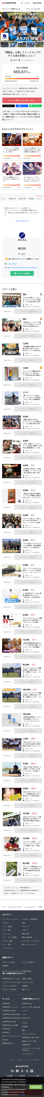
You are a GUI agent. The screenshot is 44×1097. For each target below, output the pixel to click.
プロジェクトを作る (8, 962)
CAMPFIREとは (27, 1003)
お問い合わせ (26, 1018)
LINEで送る (36, 106)
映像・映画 (25, 933)
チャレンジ (25, 926)
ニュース (25, 1011)
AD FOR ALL (6, 1029)
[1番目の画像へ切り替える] (4, 44)
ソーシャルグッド (27, 60)
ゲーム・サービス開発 (9, 937)
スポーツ (25, 930)
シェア (23, 106)
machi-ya (5, 1040)
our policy (22, 1094)
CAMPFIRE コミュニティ (10, 1007)
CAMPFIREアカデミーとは (10, 978)
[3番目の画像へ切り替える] (22, 44)
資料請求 (5, 966)
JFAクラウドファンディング (11, 1036)
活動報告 (11, 199)
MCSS (15, 60)
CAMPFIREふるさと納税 (10, 1025)
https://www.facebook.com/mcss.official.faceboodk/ (23, 267)
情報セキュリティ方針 (29, 1041)
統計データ (25, 989)
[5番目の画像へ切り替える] (39, 44)
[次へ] (41, 26)
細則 (23, 1030)
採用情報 (22, 1076)
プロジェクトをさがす (33, 9)
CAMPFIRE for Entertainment (11, 1018)
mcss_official (12, 264)
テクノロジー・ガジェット (10, 919)
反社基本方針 (26, 1045)
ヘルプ (24, 1014)
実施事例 (25, 986)
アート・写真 (6, 944)
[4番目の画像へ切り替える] (31, 44)
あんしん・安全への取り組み (31, 1007)
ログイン (28, 3)
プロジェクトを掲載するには (11, 9)
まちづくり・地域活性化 (30, 919)
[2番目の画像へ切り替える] (13, 44)
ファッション (6, 933)
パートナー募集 (34, 1076)
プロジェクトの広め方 (9, 989)
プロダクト (5, 923)
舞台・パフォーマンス (29, 944)
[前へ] (2, 26)
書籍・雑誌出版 (27, 937)
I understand (36, 1087)
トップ (4, 907)
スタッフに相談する (28, 962)
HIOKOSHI (5, 1032)
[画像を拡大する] (19, 305)
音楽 (23, 923)
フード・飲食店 (7, 926)
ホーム (3, 199)
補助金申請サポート (8, 1043)
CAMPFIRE (6, 1003)
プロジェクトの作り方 (9, 986)
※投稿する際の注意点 (22, 221)
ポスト (10, 106)
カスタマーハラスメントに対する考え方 (31, 1049)
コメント (40, 199)
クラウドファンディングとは (11, 982)
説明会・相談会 (27, 978)
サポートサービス (27, 982)
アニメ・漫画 (6, 930)
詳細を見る (7, 311)
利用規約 (25, 1026)
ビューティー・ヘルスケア (30, 941)
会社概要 (10, 1076)
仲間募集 (31, 199)
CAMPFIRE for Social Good (11, 1014)
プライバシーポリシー (29, 1034)
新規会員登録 (37, 3)
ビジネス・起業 (7, 941)
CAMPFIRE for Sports (9, 1022)
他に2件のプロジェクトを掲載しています (24, 259)
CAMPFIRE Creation (8, 1011)
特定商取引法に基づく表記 (30, 1037)
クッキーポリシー (27, 1054)
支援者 (22, 199)
